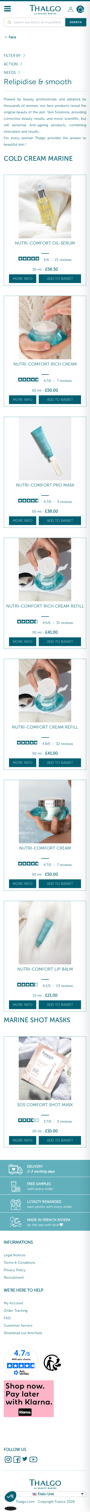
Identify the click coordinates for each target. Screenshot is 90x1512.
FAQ (7, 1318)
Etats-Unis (46, 1494)
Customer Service (18, 1325)
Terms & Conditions (19, 1263)
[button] (10, 1504)
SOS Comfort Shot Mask (45, 1105)
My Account (13, 1303)
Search (76, 22)
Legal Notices (15, 1255)
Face (12, 37)
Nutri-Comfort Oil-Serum (45, 243)
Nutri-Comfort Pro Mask (45, 485)
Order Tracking (16, 1310)
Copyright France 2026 (56, 1502)
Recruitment (14, 1277)
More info (22, 279)
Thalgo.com (25, 1502)
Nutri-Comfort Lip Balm (45, 969)
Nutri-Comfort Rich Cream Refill (45, 606)
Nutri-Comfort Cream (45, 848)
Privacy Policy (15, 1270)
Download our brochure (23, 1333)
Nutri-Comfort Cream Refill (45, 727)
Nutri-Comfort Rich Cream (45, 364)
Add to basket (60, 279)
